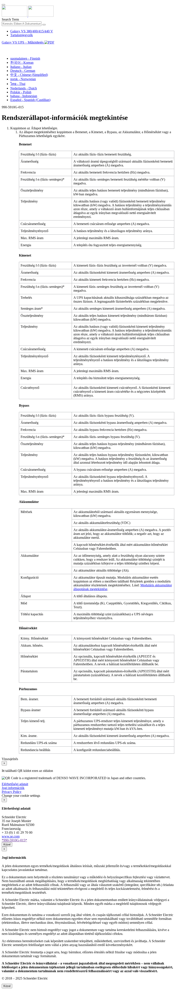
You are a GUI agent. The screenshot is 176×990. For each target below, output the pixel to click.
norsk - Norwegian (23, 79)
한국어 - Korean (21, 62)
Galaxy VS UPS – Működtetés (23, 42)
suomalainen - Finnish (25, 58)
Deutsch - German (22, 70)
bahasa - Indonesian (23, 96)
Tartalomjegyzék (21, 35)
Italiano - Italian (21, 67)
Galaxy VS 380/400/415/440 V (31, 31)
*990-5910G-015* (14, 840)
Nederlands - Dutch (23, 88)
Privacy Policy (11, 792)
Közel (7, 844)
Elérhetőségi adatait (15, 784)
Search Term (10, 19)
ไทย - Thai (17, 84)
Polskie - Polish (20, 92)
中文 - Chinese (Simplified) (29, 75)
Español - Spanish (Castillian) (30, 100)
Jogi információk (13, 788)
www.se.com (11, 836)
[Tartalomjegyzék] (3, 47)
